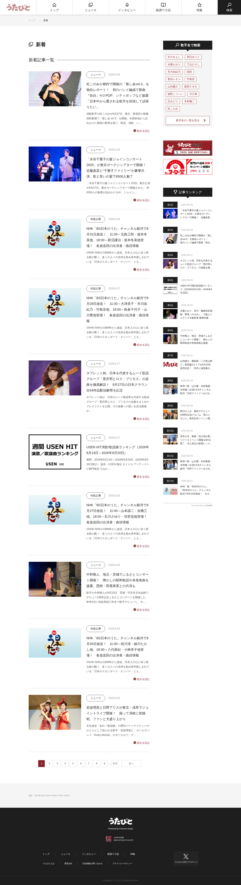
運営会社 (68, 863)
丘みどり (173, 101)
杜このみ (173, 108)
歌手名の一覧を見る (188, 120)
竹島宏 (191, 79)
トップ (32, 20)
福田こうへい (175, 94)
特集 (133, 854)
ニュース (65, 854)
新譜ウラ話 (113, 854)
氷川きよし (174, 57)
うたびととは (48, 863)
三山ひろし (193, 64)
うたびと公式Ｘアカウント (186, 862)
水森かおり (174, 64)
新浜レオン (174, 79)
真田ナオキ (190, 86)
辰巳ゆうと (193, 57)
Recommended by (198, 505)
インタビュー (89, 854)
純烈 (189, 71)
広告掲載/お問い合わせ (92, 863)
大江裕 (193, 94)
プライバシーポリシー (122, 863)
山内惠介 (173, 86)
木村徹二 (189, 101)
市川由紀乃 (174, 71)
